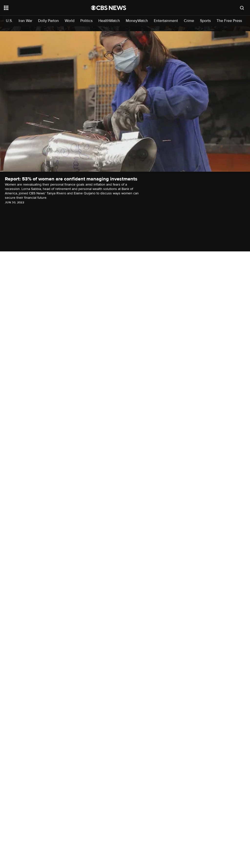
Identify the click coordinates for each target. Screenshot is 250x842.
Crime (189, 21)
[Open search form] (242, 7)
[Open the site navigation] (39, 8)
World (69, 21)
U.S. (9, 21)
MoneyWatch (137, 21)
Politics (86, 21)
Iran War (25, 21)
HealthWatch (109, 21)
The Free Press (229, 21)
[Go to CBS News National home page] (108, 7)
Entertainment (166, 21)
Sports (205, 21)
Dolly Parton (48, 21)
